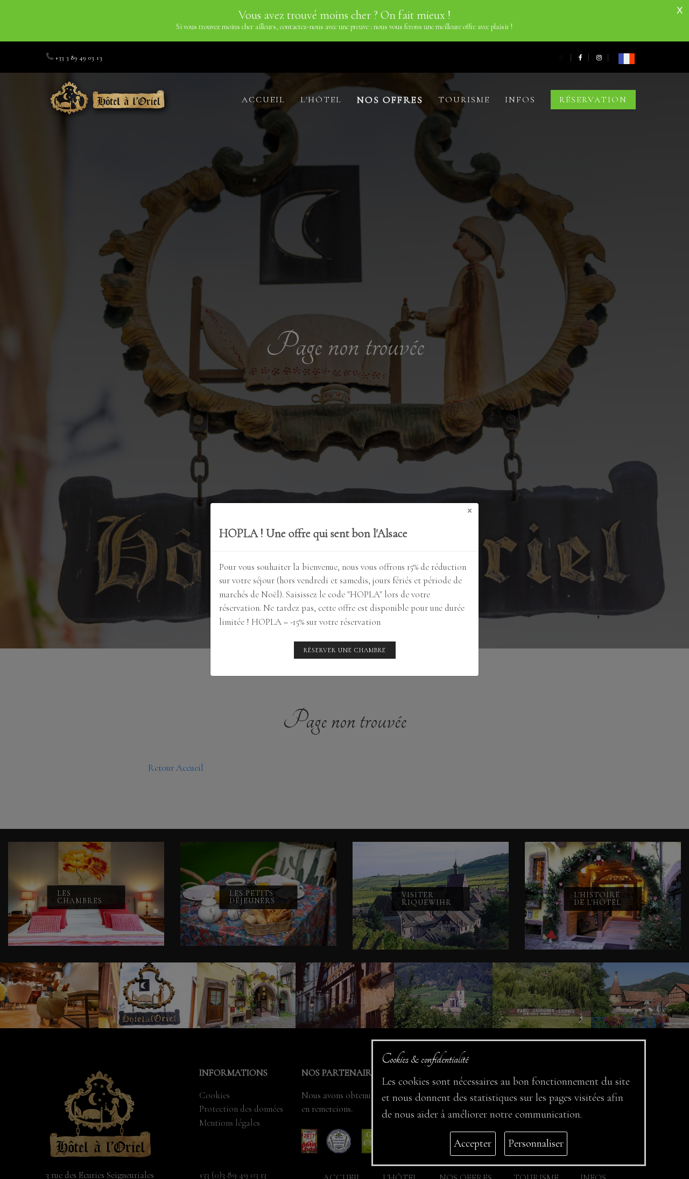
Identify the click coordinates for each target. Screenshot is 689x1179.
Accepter (472, 1143)
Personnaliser (536, 1143)
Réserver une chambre (345, 650)
